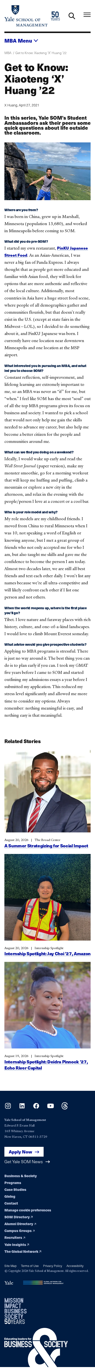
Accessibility (75, 1266)
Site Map (10, 1266)
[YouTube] (50, 1107)
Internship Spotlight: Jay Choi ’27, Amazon (47, 953)
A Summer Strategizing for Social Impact (46, 845)
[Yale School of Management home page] (26, 15)
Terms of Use (30, 1266)
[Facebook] (36, 1107)
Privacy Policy (52, 1266)
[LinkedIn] (22, 1107)
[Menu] (87, 14)
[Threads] (64, 1107)
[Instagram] (7, 1107)
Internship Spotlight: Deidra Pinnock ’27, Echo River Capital (46, 1064)
